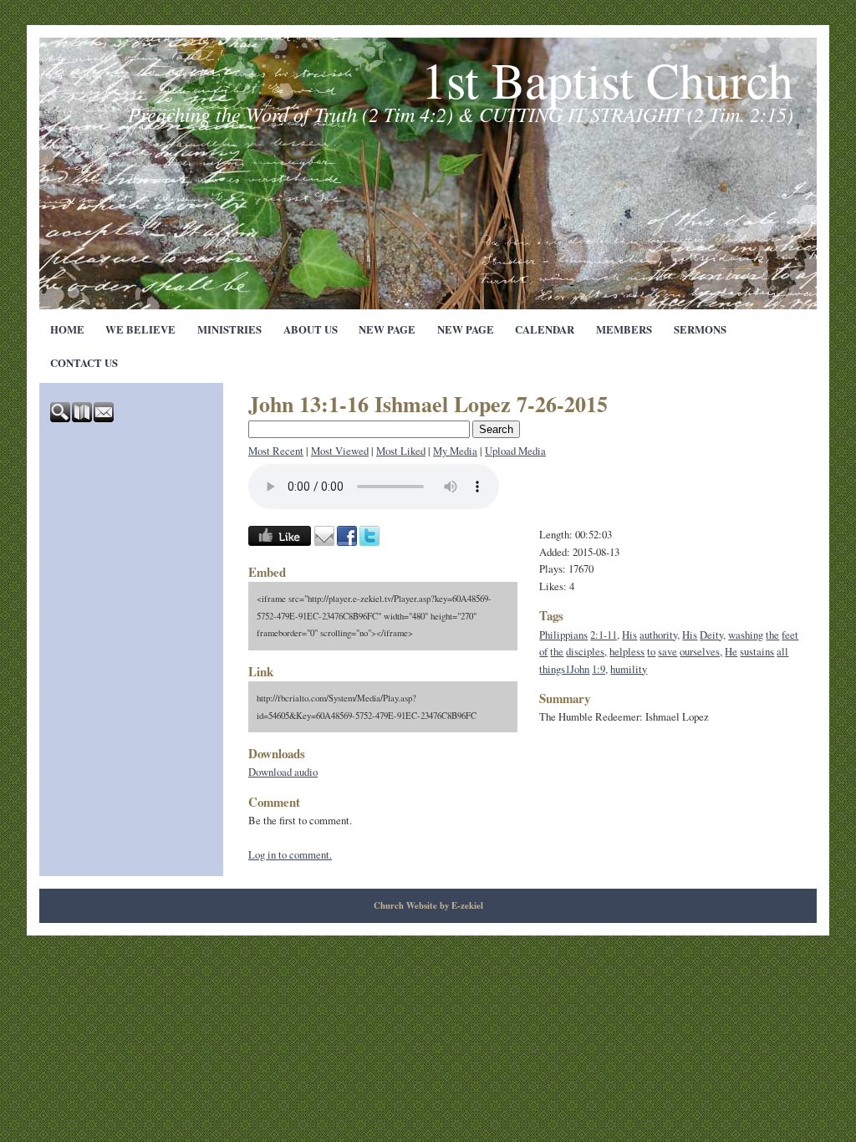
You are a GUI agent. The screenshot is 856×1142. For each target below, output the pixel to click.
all (782, 651)
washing (745, 634)
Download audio (283, 771)
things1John (564, 668)
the (772, 634)
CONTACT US (84, 362)
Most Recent (275, 450)
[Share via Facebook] (347, 541)
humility (628, 668)
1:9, (600, 668)
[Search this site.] (61, 418)
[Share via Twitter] (369, 541)
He (731, 651)
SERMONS (700, 329)
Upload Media (515, 450)
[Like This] (279, 541)
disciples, (586, 651)
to (651, 651)
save (667, 651)
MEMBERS (624, 329)
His (629, 634)
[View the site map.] (83, 418)
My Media (455, 450)
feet (790, 634)
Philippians (563, 634)
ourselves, (701, 651)
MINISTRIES (229, 329)
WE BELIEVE (140, 329)
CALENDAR (544, 329)
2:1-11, (604, 634)
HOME (67, 329)
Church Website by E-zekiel (428, 905)
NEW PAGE (387, 329)
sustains (757, 651)
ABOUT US (310, 329)
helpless (627, 651)
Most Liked (400, 450)
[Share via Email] (324, 541)
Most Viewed (340, 450)
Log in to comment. (290, 854)
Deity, (713, 634)
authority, (659, 634)
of (543, 651)
